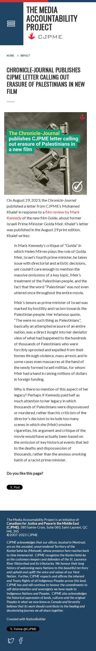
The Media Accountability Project (51, 18)
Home (10, 56)
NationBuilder (36, 619)
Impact (25, 56)
